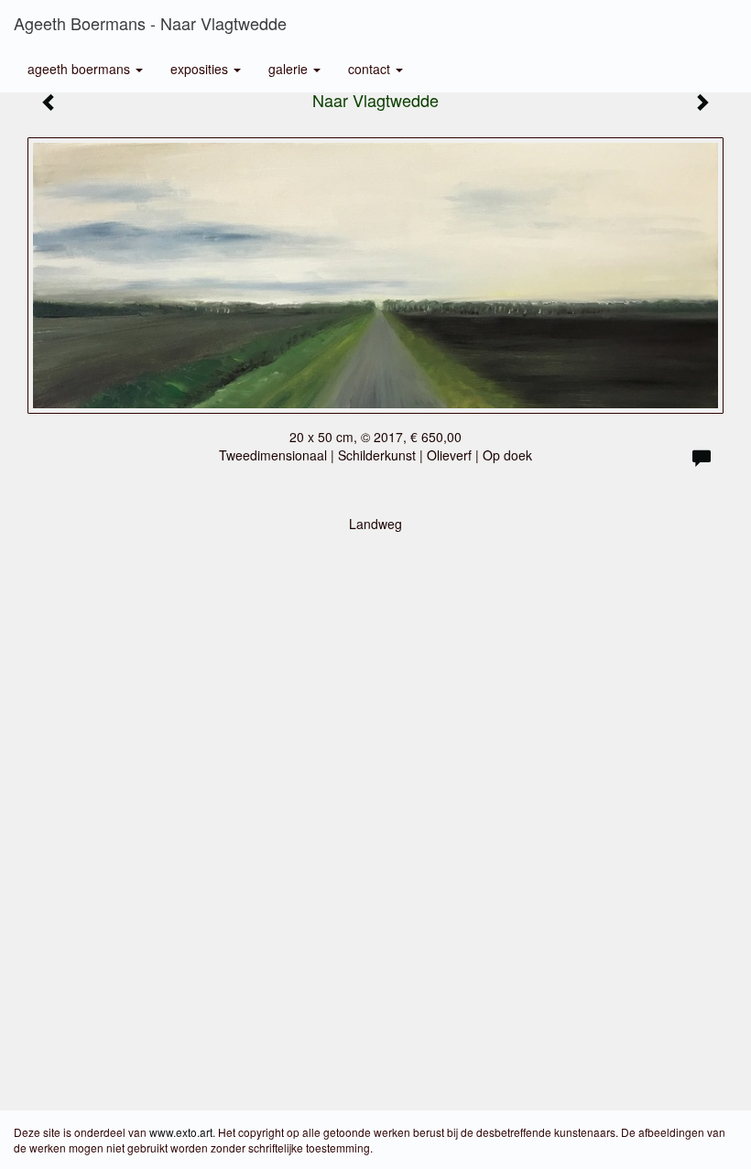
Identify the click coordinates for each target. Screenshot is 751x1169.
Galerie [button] (289, 69)
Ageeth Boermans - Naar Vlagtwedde (150, 23)
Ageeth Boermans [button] (80, 69)
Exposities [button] (201, 69)
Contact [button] (371, 69)
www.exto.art (180, 1132)
